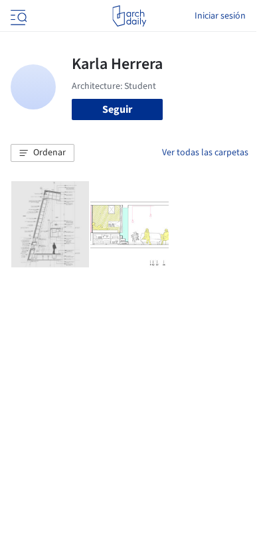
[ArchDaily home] (129, 16)
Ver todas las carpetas (205, 152)
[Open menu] (17, 16)
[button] (42, 153)
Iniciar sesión (220, 16)
